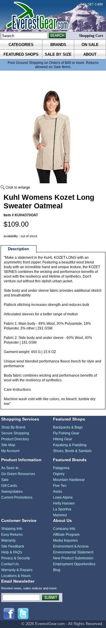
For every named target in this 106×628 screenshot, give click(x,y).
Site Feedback (12, 546)
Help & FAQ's (11, 552)
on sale (90, 44)
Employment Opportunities (74, 564)
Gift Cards (9, 486)
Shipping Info (11, 529)
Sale (5, 480)
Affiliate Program (66, 535)
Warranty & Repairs (16, 570)
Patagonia (61, 468)
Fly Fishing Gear (66, 433)
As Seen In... (11, 468)
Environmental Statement (73, 552)
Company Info (64, 529)
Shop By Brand (13, 427)
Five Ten (60, 486)
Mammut (60, 515)
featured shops (21, 54)
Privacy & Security (15, 558)
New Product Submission (73, 558)
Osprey (58, 474)
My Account (10, 451)
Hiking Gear (62, 439)
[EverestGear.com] (53, 16)
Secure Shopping (15, 433)
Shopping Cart (91, 35)
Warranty (8, 540)
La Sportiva (62, 509)
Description (18, 249)
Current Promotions (16, 497)
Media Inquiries (65, 540)
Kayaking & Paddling (70, 445)
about (90, 54)
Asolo (57, 491)
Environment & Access (71, 546)
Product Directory (15, 439)
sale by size (58, 54)
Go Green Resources (18, 474)
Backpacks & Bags (68, 427)
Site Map (8, 445)
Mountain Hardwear (69, 480)
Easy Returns (12, 535)
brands (58, 44)
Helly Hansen (64, 503)
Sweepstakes (12, 491)
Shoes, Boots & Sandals (72, 451)
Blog (56, 570)
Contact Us (10, 564)
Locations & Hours (16, 576)
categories (21, 44)
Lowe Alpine (63, 497)
